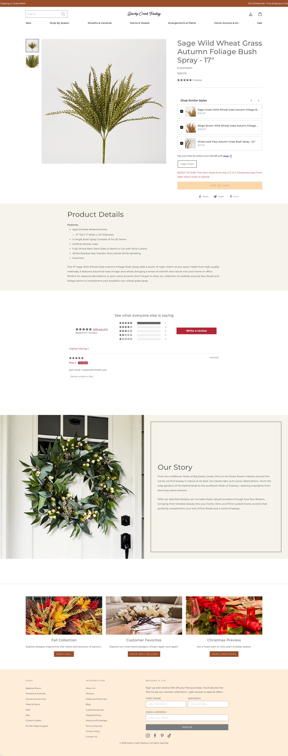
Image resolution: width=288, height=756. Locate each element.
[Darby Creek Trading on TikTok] (169, 735)
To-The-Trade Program (37, 726)
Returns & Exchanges (96, 720)
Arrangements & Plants (182, 22)
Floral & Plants (33, 704)
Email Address (156, 712)
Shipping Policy (93, 715)
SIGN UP (187, 727)
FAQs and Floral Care (96, 699)
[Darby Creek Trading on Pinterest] (162, 735)
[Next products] (258, 100)
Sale (259, 22)
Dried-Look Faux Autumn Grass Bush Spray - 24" (226, 141)
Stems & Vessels (140, 22)
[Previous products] (251, 100)
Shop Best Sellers (144, 654)
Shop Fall (64, 654)
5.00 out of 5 (100, 329)
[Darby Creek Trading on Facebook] (155, 735)
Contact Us (91, 736)
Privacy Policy (93, 731)
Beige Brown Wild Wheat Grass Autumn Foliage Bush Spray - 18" (229, 125)
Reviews (90, 693)
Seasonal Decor (33, 688)
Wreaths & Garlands (100, 22)
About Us (90, 688)
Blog (88, 704)
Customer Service (95, 710)
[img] (76, 358)
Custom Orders (33, 720)
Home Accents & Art (226, 22)
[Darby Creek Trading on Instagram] (148, 735)
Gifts (28, 710)
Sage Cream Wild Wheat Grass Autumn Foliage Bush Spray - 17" (229, 109)
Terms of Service (94, 726)
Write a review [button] (196, 330)
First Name (153, 698)
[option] (104, 101)
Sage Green (187, 163)
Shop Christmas (224, 654)
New (28, 22)
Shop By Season (59, 22)
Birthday (194, 698)
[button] (184, 80)
